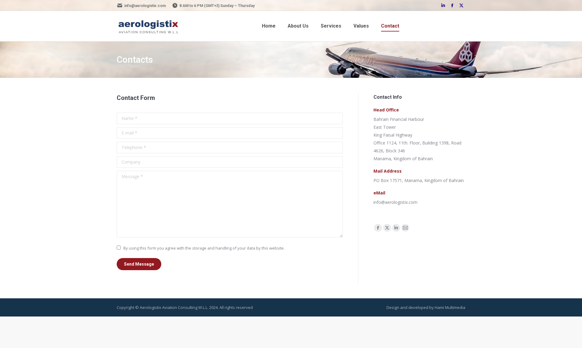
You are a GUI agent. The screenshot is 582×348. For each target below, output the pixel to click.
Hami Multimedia (450, 307)
